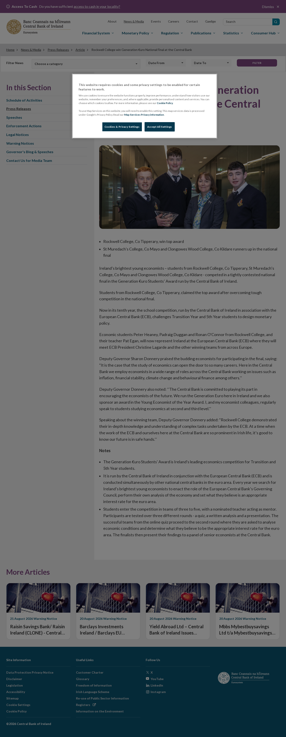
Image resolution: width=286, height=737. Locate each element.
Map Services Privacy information (144, 114)
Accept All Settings (159, 126)
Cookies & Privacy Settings (122, 126)
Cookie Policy (165, 103)
